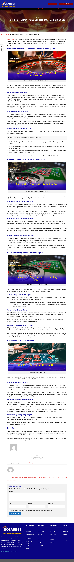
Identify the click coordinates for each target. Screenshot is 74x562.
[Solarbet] (8, 4)
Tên (10, 503)
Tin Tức (37, 17)
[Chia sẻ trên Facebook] (32, 458)
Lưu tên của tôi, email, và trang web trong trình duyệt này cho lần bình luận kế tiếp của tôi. (31, 510)
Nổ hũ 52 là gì (10, 39)
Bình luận (11, 491)
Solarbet (3, 537)
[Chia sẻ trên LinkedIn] (42, 458)
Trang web (50, 503)
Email (30, 503)
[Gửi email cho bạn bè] (37, 458)
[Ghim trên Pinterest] (39, 458)
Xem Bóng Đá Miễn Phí (65, 4)
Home (2, 34)
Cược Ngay (52, 4)
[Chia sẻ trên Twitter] (34, 458)
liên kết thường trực (31, 462)
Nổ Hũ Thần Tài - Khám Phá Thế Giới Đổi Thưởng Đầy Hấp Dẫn (24, 137)
